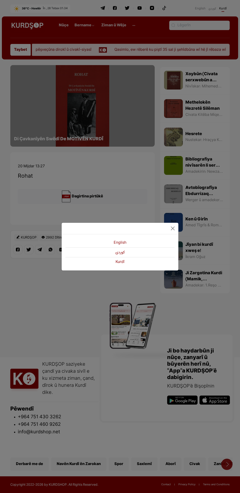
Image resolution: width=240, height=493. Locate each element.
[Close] (172, 228)
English (120, 242)
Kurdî (120, 262)
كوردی (120, 252)
